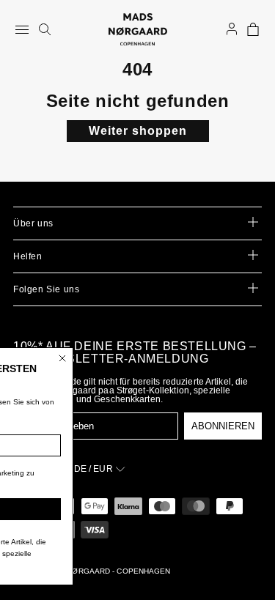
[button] (253, 29)
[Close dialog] (110, 358)
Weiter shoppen (138, 131)
